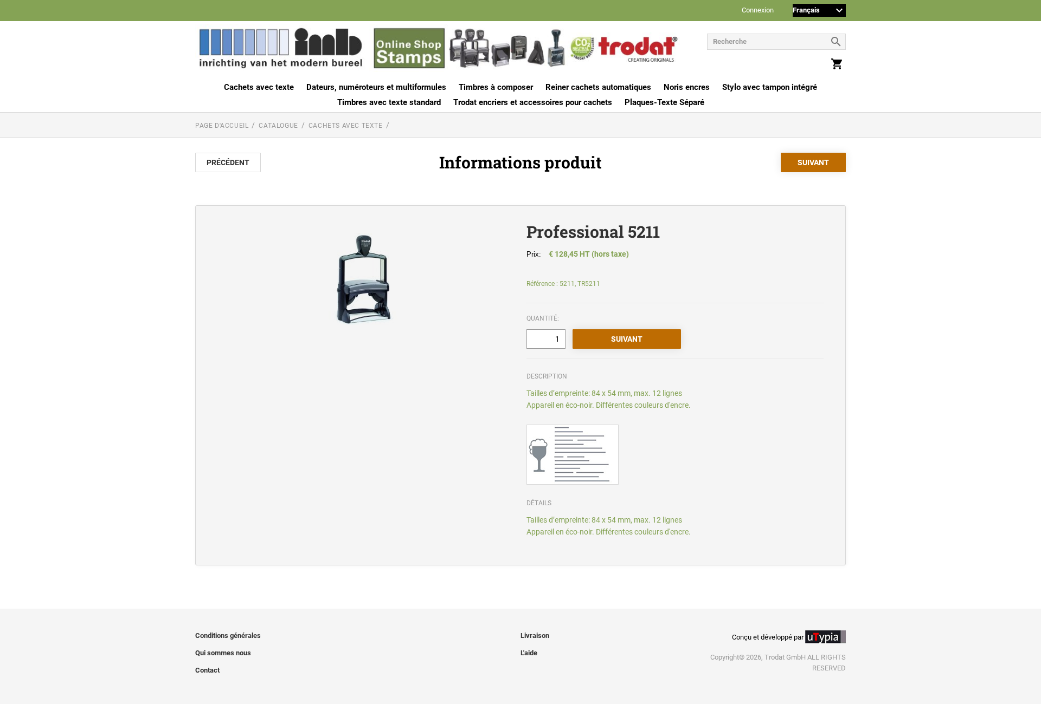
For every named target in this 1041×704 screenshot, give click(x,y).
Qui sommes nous (223, 653)
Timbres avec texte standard (389, 102)
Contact (207, 670)
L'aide (528, 653)
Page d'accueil (221, 125)
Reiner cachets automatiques (598, 87)
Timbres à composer (496, 87)
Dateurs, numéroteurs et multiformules (376, 87)
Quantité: (542, 318)
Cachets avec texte (259, 87)
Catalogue (278, 125)
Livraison (534, 635)
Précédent (228, 162)
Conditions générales (228, 635)
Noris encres (687, 87)
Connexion (758, 10)
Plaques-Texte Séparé (664, 102)
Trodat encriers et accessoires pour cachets (532, 102)
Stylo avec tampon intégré (769, 87)
